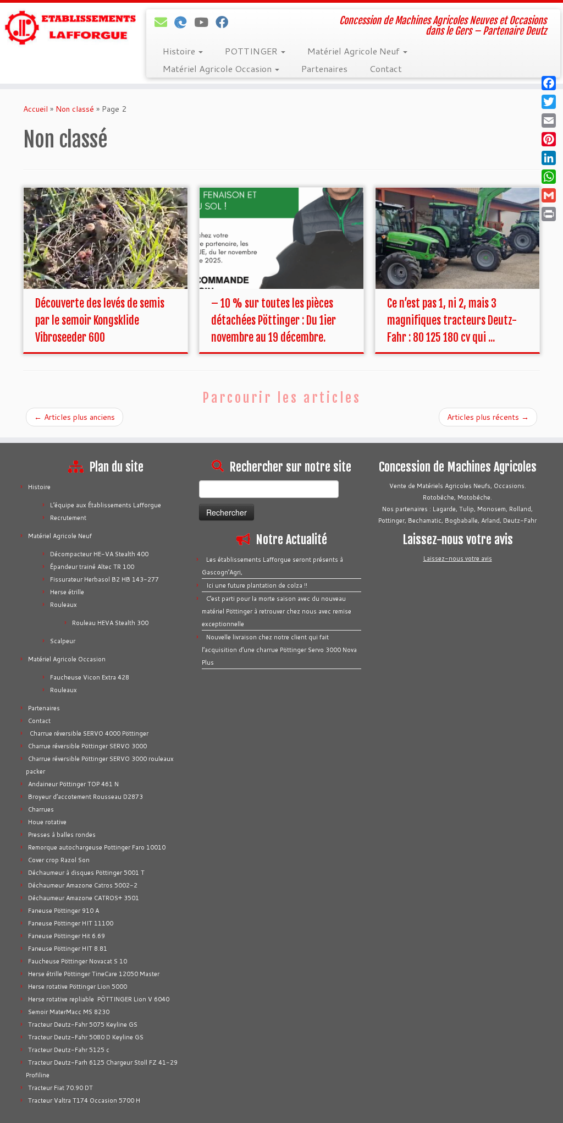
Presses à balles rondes (62, 834)
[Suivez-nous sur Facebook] (225, 22)
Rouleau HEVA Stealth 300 (110, 622)
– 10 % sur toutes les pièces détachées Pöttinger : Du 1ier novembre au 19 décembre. (273, 320)
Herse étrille (67, 592)
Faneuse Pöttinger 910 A (63, 910)
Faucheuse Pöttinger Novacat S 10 (77, 961)
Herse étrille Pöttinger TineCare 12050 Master (93, 973)
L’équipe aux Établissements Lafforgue (105, 505)
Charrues (41, 809)
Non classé (75, 108)
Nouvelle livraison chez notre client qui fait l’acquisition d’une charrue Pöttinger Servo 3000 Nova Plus (279, 650)
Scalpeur (62, 641)
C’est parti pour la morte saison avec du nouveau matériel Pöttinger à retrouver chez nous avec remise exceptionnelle (276, 611)
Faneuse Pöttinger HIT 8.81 (67, 948)
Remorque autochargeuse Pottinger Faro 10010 (96, 847)
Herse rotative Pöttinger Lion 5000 (77, 986)
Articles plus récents (488, 417)
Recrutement (68, 517)
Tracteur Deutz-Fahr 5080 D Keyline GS (85, 1037)
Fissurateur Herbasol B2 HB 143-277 (104, 579)
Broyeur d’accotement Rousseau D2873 (85, 796)
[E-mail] (164, 22)
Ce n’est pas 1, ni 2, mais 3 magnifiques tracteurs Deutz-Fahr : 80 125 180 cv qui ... (452, 320)
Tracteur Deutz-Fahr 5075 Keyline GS (82, 1024)
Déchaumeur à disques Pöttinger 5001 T (86, 872)
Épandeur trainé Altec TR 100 (92, 566)
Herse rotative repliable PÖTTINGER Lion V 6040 (98, 999)
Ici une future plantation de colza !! (256, 585)
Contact (385, 68)
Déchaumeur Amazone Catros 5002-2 (82, 885)
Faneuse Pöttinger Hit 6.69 (66, 936)
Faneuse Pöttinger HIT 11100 (70, 923)
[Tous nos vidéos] (205, 22)
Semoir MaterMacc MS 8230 (68, 1011)
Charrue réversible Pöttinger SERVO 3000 (87, 746)
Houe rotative (47, 822)
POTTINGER (252, 51)
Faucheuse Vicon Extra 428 (89, 677)
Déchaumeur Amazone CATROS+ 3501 (83, 898)
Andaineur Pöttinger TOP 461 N (73, 784)
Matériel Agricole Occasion (218, 68)
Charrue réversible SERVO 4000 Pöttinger (88, 733)
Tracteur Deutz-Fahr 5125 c (68, 1049)
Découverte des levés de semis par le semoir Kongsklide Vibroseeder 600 (99, 320)
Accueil (35, 108)
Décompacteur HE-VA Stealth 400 (99, 554)
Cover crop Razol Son (59, 860)
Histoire (180, 51)
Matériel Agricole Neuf (354, 51)
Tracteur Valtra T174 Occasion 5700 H (84, 1100)
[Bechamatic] (184, 22)
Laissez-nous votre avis (457, 558)
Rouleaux (63, 604)
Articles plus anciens (74, 417)
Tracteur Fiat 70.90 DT (60, 1087)
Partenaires (324, 68)
